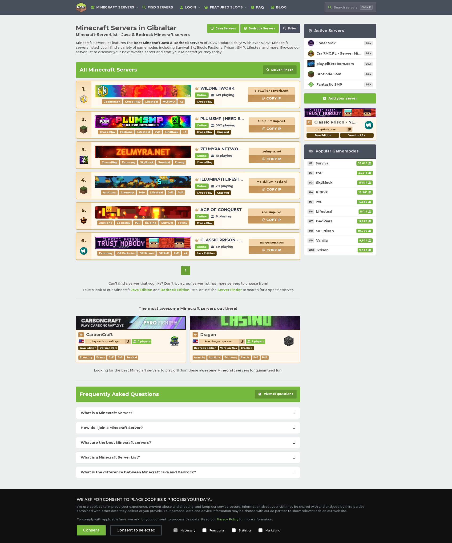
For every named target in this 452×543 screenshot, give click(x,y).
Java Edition (141, 290)
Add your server (342, 98)
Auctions (215, 357)
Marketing (273, 530)
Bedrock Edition (175, 290)
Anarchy (199, 357)
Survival (131, 357)
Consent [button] (91, 530)
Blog (281, 7)
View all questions (278, 394)
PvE (111, 357)
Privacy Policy (227, 519)
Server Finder (230, 290)
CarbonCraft (99, 334)
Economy (86, 357)
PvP (120, 357)
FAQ (260, 7)
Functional (217, 530)
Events (100, 357)
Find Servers (160, 7)
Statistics (245, 530)
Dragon (208, 334)
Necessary (188, 530)
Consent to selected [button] (136, 530)
